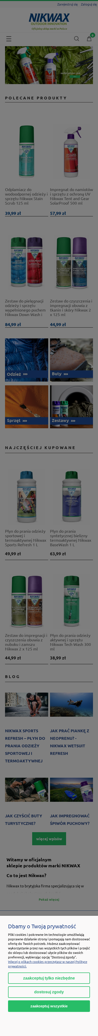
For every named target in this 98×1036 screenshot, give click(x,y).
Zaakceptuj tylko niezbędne (49, 978)
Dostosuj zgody (49, 992)
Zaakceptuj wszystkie (49, 1006)
